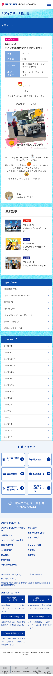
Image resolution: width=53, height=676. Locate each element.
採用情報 (31, 555)
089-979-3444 (26, 507)
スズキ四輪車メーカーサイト (11, 599)
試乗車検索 (5, 560)
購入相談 (5, 555)
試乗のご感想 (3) (11, 322)
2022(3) (7, 411)
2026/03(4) (9, 379)
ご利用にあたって (35, 574)
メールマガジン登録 (11, 617)
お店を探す (32, 528)
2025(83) (8, 398)
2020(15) (8, 424)
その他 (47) (9, 309)
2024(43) (8, 405)
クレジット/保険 (34, 545)
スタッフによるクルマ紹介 (12, 540)
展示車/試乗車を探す (36, 533)
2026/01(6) (9, 392)
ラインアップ (33, 537)
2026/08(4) (9, 346)
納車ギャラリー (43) (13, 328)
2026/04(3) (9, 372)
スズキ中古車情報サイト (11, 633)
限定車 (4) (9, 302)
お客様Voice (6, 535)
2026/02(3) (9, 385)
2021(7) (7, 418)
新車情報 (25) (10, 289)
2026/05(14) (10, 366)
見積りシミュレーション (38, 599)
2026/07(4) (9, 353)
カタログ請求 (6, 550)
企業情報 (31, 550)
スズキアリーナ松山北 (15, 13)
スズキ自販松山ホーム (10, 523)
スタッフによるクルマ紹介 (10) (18, 315)
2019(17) (8, 431)
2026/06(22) (10, 359)
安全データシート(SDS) (11, 574)
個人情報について (8, 579)
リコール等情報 (38, 617)
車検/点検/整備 (7, 545)
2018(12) (8, 437)
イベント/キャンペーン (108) (17, 296)
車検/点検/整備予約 (9, 565)
